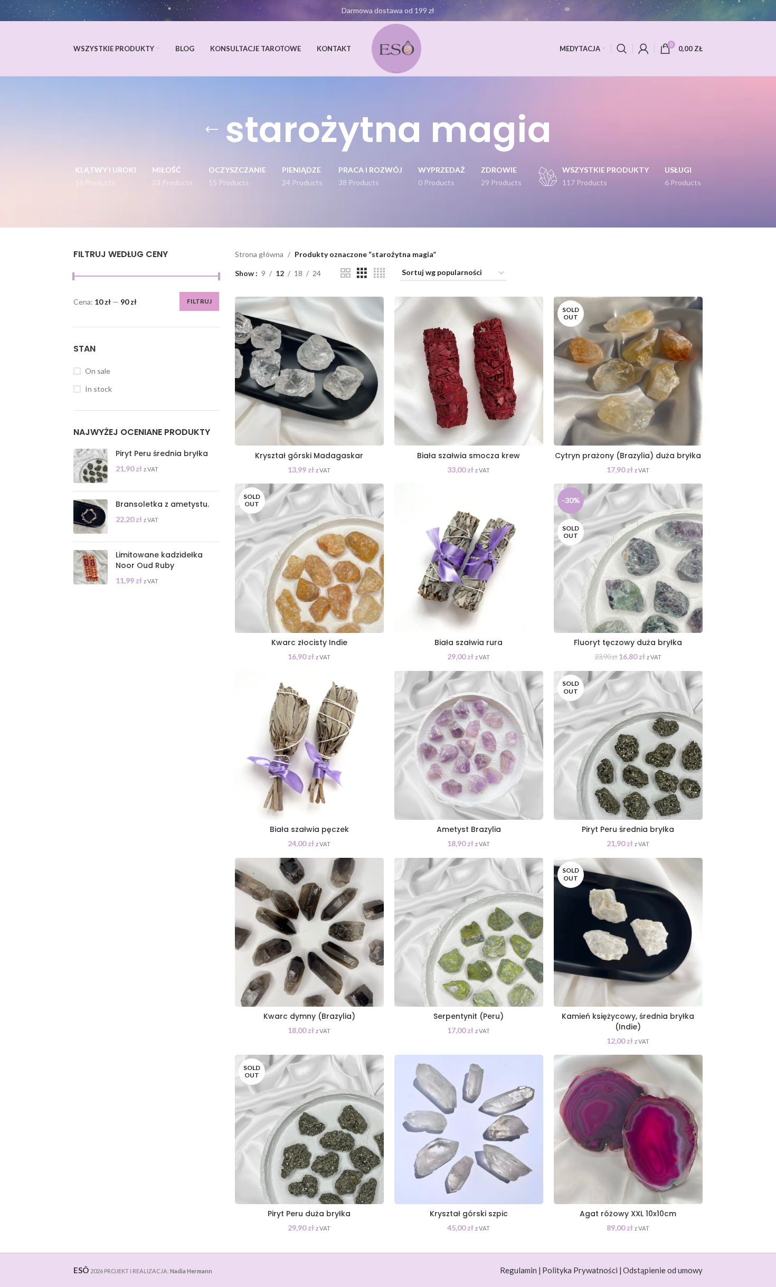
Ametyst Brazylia (469, 829)
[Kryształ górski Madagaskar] (309, 371)
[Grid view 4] (379, 273)
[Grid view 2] (345, 273)
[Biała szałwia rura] (468, 558)
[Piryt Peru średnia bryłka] (90, 466)
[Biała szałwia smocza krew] (468, 371)
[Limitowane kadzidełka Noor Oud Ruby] (90, 567)
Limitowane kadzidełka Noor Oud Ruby (159, 560)
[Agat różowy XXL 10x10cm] (628, 1129)
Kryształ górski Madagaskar (309, 455)
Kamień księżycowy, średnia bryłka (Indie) (628, 1021)
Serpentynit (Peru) (468, 1016)
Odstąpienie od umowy (663, 1270)
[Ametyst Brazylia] (468, 745)
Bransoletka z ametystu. (162, 504)
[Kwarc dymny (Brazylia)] (309, 932)
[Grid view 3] (362, 273)
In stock (98, 388)
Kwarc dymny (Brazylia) (309, 1016)
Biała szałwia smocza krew (468, 455)
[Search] (621, 48)
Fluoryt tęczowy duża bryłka (628, 642)
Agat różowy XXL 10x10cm (628, 1213)
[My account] (643, 48)
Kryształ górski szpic (469, 1213)
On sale (97, 370)
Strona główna (259, 254)
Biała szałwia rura (468, 642)
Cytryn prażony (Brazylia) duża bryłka (628, 455)
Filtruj (199, 301)
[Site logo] (396, 47)
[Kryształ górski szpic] (468, 1129)
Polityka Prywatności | (582, 1270)
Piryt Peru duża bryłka (309, 1213)
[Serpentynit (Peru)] (468, 932)
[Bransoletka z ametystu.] (90, 516)
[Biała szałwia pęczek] (309, 745)
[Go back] (211, 129)
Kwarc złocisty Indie (309, 642)
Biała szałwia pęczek (309, 829)
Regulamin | (520, 1270)
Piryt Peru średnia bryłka (162, 454)
